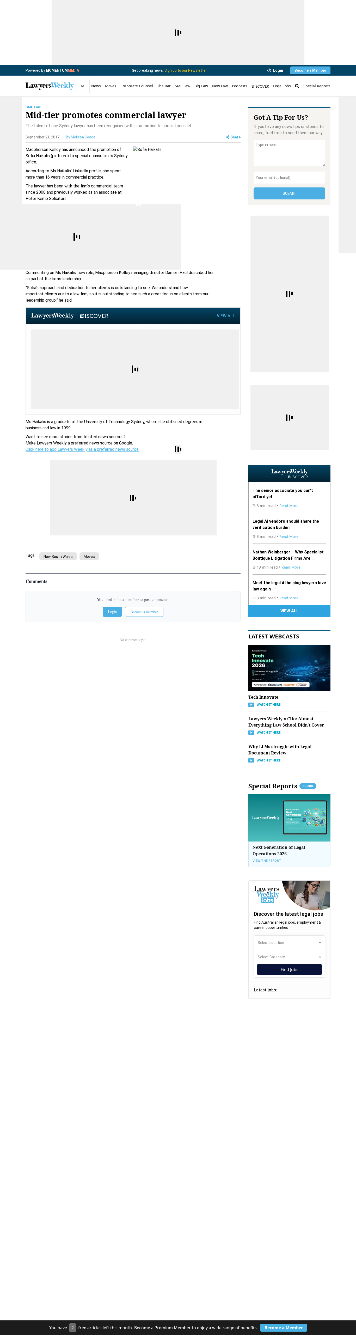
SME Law (182, 85)
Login (278, 70)
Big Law (201, 85)
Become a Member (310, 70)
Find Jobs (289, 969)
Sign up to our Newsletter (185, 70)
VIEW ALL (226, 315)
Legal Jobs (282, 85)
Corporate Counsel (136, 85)
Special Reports (316, 85)
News (96, 85)
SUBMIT (289, 193)
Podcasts (239, 85)
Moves (110, 85)
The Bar (164, 85)
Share (235, 137)
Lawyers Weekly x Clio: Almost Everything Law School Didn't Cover (286, 722)
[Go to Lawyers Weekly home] (50, 86)
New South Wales (58, 556)
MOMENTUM (62, 70)
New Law (220, 85)
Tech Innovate (263, 697)
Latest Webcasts (273, 636)
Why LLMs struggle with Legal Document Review (280, 750)
